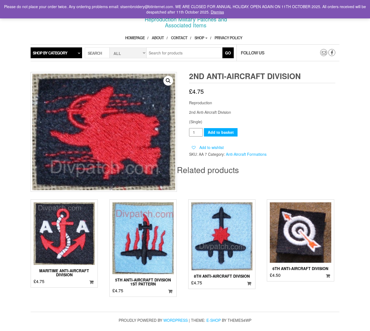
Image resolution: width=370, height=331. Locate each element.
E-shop (213, 320)
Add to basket (221, 132)
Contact (179, 37)
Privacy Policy (228, 37)
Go (228, 53)
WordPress (175, 320)
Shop (199, 37)
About (158, 37)
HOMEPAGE (135, 37)
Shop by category (50, 53)
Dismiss (217, 12)
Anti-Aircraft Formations (246, 154)
